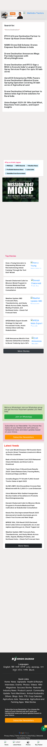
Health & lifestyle (35, 682)
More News (23, 546)
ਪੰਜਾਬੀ (22, 667)
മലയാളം (35, 667)
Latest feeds (11, 445)
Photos (28, 745)
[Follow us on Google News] (24, 733)
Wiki (40, 684)
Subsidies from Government (16, 173)
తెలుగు (31, 670)
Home (6, 745)
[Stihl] (12, 15)
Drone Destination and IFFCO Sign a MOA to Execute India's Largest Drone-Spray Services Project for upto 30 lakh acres (23, 68)
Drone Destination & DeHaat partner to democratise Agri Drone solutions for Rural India (23, 93)
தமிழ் (28, 667)
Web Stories (30, 702)
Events (19, 684)
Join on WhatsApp (23, 416)
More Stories (23, 351)
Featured (37, 687)
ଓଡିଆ (20, 670)
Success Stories (24, 687)
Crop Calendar (35, 696)
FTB (25, 696)
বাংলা (42, 667)
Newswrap (24, 699)
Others (8, 696)
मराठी (17, 667)
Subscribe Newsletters (23, 437)
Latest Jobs (30, 169)
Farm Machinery (18, 693)
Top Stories (10, 256)
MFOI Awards (20, 166)
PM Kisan (10, 166)
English (6, 667)
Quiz (21, 696)
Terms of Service (21, 736)
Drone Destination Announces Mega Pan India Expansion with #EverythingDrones (21, 55)
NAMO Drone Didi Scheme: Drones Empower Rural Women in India (20, 46)
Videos (34, 684)
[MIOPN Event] (20, 189)
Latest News (17, 745)
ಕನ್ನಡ (15, 670)
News (13, 682)
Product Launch (25, 690)
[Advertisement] (23, 135)
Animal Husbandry (35, 693)
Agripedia (21, 682)
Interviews (9, 684)
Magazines (11, 687)
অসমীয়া (25, 670)
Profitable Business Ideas (15, 169)
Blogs (15, 696)
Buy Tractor (38, 745)
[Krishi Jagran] (23, 659)
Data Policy (32, 736)
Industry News (10, 690)
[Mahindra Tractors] (34, 15)
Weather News (33, 166)
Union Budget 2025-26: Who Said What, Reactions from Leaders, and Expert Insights (23, 104)
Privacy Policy (9, 736)
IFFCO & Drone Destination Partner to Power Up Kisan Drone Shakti (22, 37)
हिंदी (12, 667)
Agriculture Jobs (10, 699)
